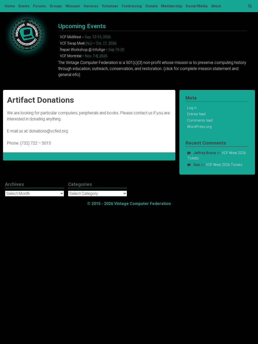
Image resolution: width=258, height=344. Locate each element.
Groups (56, 6)
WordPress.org (199, 127)
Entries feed (196, 114)
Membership (171, 6)
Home (10, 6)
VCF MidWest (70, 37)
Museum (73, 6)
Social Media (197, 6)
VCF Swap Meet (72, 43)
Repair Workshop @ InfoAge (82, 50)
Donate (151, 6)
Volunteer (110, 6)
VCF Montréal (70, 56)
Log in (192, 108)
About (216, 6)
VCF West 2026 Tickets (224, 165)
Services (91, 6)
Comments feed (200, 120)
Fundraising (132, 6)
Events (23, 6)
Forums (39, 6)
